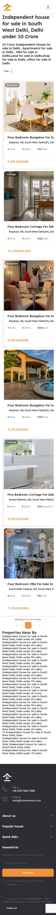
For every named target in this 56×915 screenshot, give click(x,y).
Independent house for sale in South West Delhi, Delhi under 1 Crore (24, 686)
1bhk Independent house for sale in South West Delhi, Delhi (24, 746)
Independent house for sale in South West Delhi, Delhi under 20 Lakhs (24, 662)
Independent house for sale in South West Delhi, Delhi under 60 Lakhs (24, 674)
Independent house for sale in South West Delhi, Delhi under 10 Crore (24, 692)
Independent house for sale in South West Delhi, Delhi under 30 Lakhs (24, 650)
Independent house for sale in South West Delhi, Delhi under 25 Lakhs (24, 656)
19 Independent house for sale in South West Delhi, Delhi (26, 734)
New (9, 531)
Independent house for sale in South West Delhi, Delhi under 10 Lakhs (24, 668)
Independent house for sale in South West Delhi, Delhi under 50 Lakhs (24, 638)
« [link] (16, 625)
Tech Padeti (46, 901)
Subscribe (28, 872)
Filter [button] (6, 71)
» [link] (39, 625)
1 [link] (28, 625)
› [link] (34, 625)
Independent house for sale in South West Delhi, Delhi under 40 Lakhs (24, 644)
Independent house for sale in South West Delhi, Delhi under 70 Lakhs (24, 680)
